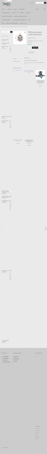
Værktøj (22, 23)
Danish (6, 0)
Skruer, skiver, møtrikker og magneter (12, 23)
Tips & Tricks (5, 360)
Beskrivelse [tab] (15, 58)
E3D (18, 12)
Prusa (26, 23)
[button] (25, 32)
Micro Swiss (14, 12)
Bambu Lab (28, 12)
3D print (3, 9)
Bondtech (21, 12)
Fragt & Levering (5, 356)
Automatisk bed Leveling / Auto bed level (20, 16)
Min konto (32, 2)
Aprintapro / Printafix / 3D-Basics (7, 16)
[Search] (45, 3)
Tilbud (29, 19)
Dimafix (3, 23)
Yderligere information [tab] (16, 61)
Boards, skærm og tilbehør (6, 19)
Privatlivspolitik (15, 356)
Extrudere (14, 26)
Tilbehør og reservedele (5, 12)
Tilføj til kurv (35, 47)
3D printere (15, 9)
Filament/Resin (22, 9)
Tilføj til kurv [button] (29, 145)
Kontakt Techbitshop (6, 361)
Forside (4, 26)
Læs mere (17, 143)
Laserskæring (9, 9)
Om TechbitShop (5, 358)
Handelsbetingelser (16, 358)
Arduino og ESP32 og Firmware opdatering (19, 19)
